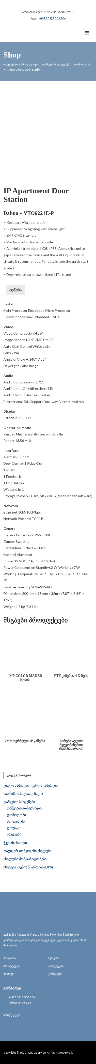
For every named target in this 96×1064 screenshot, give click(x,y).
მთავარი (9, 958)
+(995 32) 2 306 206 (52, 18)
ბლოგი (8, 974)
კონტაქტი (55, 974)
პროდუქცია (11, 966)
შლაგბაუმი (16, 821)
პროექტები (56, 966)
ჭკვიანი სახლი (15, 842)
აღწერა (15, 290)
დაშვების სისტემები (19, 802)
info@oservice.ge (20, 1002)
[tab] (15, 290)
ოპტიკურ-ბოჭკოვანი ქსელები (27, 851)
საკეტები (14, 834)
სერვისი (53, 958)
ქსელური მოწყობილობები (25, 859)
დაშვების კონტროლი (24, 808)
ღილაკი (13, 828)
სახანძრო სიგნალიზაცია (23, 793)
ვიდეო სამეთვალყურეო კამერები (30, 785)
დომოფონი (16, 815)
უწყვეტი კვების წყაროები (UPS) (28, 867)
